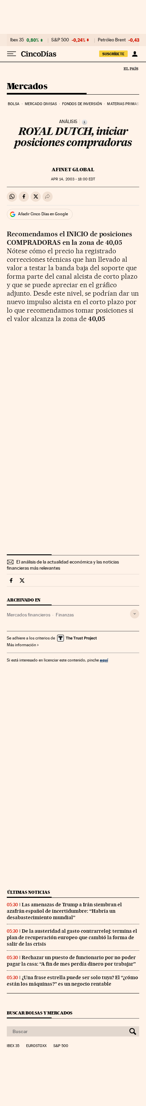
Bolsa (14, 104)
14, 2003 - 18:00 (73, 179)
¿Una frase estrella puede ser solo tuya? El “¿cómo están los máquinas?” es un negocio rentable (72, 980)
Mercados (27, 86)
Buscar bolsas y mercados (39, 1012)
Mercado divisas (41, 104)
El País (130, 68)
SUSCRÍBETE (113, 54)
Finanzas (65, 614)
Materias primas (123, 104)
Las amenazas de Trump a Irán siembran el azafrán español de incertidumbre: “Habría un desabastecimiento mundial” (64, 911)
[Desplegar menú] (11, 54)
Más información (21, 645)
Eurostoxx (36, 1046)
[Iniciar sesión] (134, 54)
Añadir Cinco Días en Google (43, 214)
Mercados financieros (28, 614)
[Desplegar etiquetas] (134, 613)
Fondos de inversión (82, 104)
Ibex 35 (17, 40)
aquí (104, 660)
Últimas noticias (28, 892)
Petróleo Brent (112, 40)
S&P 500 (60, 40)
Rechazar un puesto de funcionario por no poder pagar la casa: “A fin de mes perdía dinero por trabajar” (71, 960)
